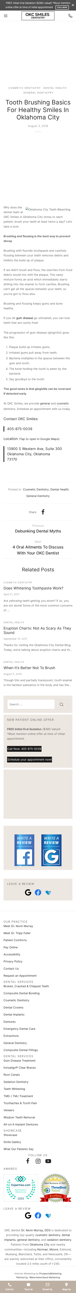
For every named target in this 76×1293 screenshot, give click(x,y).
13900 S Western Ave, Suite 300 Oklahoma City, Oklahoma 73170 (34, 454)
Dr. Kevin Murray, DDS (36, 1230)
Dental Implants (14, 1014)
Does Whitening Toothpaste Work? (33, 588)
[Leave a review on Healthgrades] (48, 892)
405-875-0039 (19, 429)
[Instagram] (38, 1161)
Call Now (62, 7)
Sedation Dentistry (16, 1082)
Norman (42, 1249)
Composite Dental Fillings (21, 1050)
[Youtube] (48, 1161)
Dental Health (55, 88)
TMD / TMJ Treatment (18, 1096)
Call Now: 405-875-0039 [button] (24, 749)
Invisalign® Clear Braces (20, 1067)
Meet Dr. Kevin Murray (18, 926)
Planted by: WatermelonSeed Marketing (38, 1277)
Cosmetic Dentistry (24, 88)
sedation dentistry (59, 1239)
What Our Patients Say (19, 1149)
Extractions (11, 1035)
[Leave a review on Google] (28, 892)
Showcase (10, 1135)
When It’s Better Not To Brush (29, 668)
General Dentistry (38, 92)
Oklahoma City (39, 1244)
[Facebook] (43, 512)
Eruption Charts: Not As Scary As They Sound (37, 630)
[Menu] (6, 16)
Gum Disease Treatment (20, 1060)
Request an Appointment (20, 975)
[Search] (61, 704)
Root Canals (12, 1074)
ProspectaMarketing (50, 1273)
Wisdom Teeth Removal (19, 1117)
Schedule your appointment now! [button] (29, 759)
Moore (53, 1249)
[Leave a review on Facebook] (38, 892)
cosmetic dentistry (47, 1235)
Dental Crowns (13, 1007)
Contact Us (11, 968)
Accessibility (12, 954)
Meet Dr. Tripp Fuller (17, 933)
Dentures (10, 1021)
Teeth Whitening (14, 1089)
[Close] (73, 5)
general (45, 403)
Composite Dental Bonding (22, 993)
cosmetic (63, 403)
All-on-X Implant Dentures (21, 1124)
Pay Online (11, 947)
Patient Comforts (15, 940)
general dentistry (28, 1239)
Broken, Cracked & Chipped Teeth (26, 986)
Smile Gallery (12, 1142)
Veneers (9, 1110)
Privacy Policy (13, 961)
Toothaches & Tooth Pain (20, 1103)
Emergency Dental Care (19, 1028)
